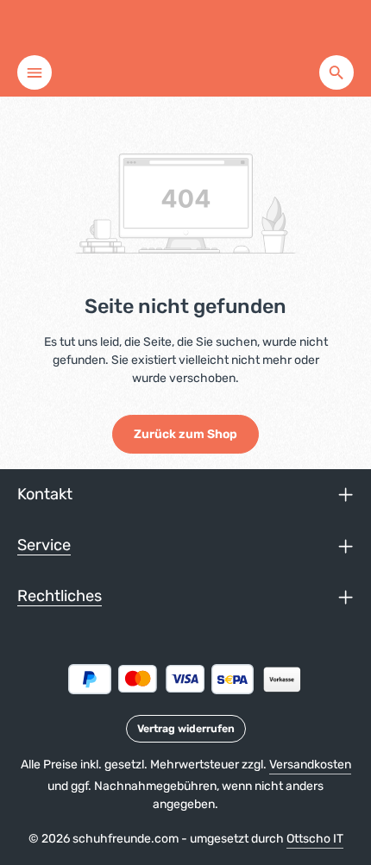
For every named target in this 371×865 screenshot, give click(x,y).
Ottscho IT (314, 838)
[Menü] (34, 72)
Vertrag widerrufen (186, 729)
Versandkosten (310, 764)
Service (44, 545)
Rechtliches (59, 595)
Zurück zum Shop (185, 434)
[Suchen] (336, 72)
